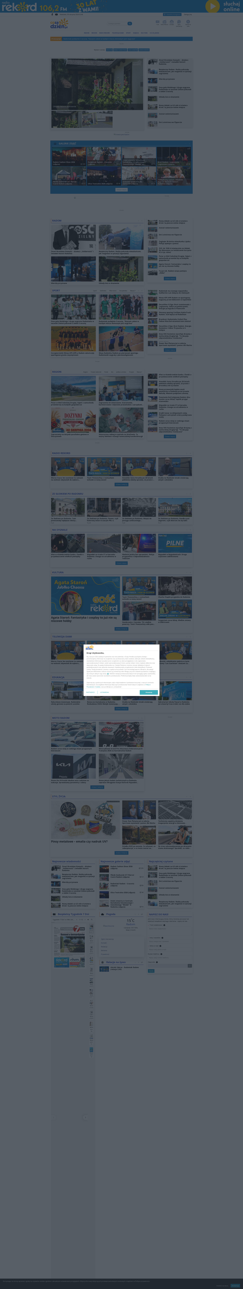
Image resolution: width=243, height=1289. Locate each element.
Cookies (97, 687)
